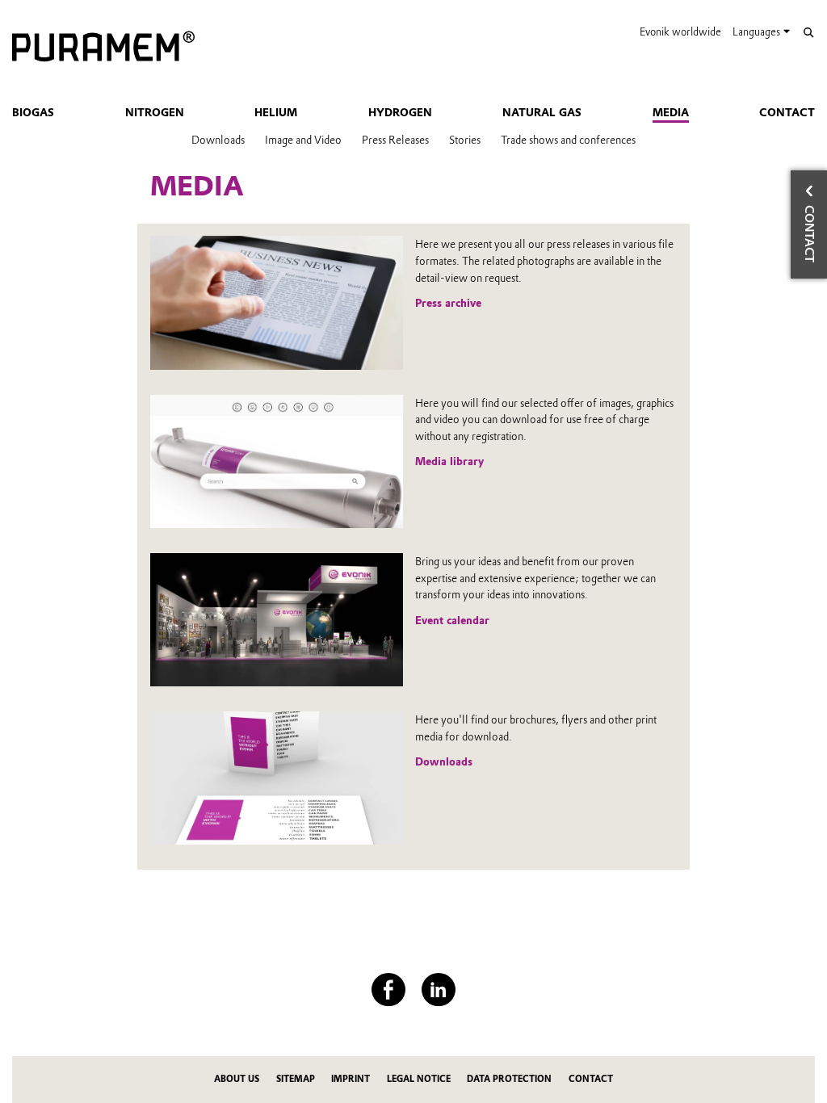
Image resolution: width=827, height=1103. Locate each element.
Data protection (509, 1079)
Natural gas (541, 112)
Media (671, 112)
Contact (787, 112)
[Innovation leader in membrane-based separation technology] (103, 47)
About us (236, 1079)
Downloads (218, 139)
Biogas (33, 112)
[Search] (808, 33)
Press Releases (395, 139)
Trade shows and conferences (568, 139)
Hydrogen (400, 112)
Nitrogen (154, 112)
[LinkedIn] (438, 989)
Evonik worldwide (680, 32)
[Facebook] (388, 989)
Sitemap (295, 1079)
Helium (275, 112)
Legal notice (419, 1079)
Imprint (350, 1079)
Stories (465, 139)
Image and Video (303, 139)
